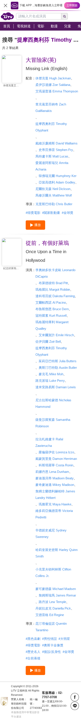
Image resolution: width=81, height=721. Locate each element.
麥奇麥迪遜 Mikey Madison (54, 485)
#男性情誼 (49, 639)
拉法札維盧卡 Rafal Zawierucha (49, 442)
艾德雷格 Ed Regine (49, 615)
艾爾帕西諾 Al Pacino (50, 302)
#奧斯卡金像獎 (52, 645)
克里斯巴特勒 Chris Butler (53, 204)
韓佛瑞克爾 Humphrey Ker (57, 176)
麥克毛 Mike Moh (51, 374)
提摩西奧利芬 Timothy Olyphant (51, 127)
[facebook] (74, 697)
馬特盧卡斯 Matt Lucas (51, 156)
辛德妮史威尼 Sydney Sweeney (51, 533)
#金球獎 (67, 213)
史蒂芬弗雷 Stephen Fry (56, 150)
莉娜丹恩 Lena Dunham (52, 472)
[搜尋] (64, 16)
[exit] (5, 5)
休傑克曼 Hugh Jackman (53, 78)
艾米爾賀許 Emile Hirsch (56, 335)
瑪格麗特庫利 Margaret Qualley (51, 325)
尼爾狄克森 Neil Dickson (52, 189)
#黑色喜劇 (33, 639)
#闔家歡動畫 (51, 213)
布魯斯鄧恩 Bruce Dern (52, 309)
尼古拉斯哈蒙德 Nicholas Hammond (53, 403)
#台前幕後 (33, 658)
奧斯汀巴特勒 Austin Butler (58, 367)
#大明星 (64, 639)
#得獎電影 (33, 213)
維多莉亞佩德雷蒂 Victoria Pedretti (54, 514)
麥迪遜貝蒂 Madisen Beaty (54, 478)
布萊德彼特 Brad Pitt (53, 283)
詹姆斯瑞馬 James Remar (57, 595)
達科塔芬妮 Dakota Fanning (55, 296)
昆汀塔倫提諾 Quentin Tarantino (51, 627)
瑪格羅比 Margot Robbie (52, 289)
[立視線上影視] (7, 16)
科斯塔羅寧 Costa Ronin (56, 465)
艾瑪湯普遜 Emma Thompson (56, 91)
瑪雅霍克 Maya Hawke (55, 504)
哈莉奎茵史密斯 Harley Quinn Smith (56, 553)
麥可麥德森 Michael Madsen (55, 589)
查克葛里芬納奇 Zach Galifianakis (50, 107)
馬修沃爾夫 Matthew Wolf (53, 195)
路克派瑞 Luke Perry (50, 380)
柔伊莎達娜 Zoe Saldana (52, 85)
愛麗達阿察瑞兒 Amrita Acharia (51, 166)
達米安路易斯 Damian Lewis (55, 387)
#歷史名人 (33, 652)
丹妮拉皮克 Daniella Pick (53, 608)
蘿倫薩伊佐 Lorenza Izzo (56, 452)
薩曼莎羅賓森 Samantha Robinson (52, 423)
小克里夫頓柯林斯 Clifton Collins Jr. (53, 572)
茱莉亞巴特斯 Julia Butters (57, 361)
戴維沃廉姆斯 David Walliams (56, 143)
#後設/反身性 (51, 652)
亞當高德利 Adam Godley (57, 182)
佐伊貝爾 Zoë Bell (48, 341)
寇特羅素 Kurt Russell (51, 315)
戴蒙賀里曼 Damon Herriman (56, 458)
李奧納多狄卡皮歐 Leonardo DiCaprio (55, 273)
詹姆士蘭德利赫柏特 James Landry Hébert (55, 494)
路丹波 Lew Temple (52, 602)
